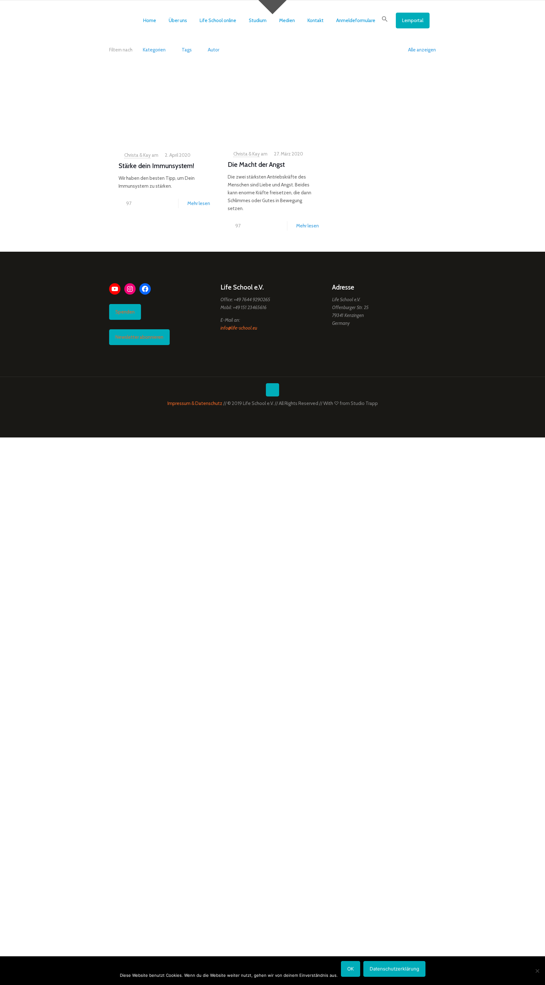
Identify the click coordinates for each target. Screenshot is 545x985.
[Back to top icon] (272, 389)
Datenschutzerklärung (394, 969)
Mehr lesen (198, 203)
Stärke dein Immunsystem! (156, 166)
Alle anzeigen (422, 50)
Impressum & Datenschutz (194, 403)
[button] (385, 20)
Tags (187, 50)
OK (350, 969)
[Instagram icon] (279, 414)
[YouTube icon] (272, 414)
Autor (213, 50)
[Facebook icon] (266, 414)
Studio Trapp (364, 403)
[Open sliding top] (272, 7)
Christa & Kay (137, 155)
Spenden (125, 312)
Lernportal (412, 20)
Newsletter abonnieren (139, 337)
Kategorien (154, 50)
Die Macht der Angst (256, 164)
